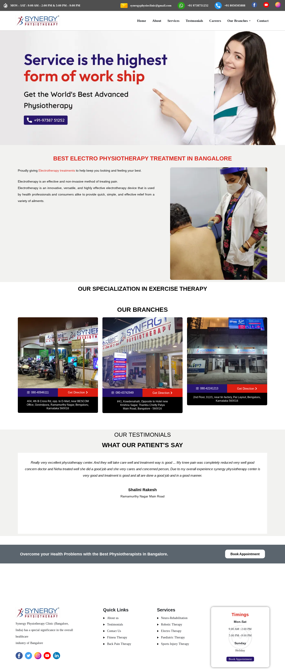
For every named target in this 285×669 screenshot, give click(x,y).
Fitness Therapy (117, 637)
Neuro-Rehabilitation (174, 618)
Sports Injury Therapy (175, 644)
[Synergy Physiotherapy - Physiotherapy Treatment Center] (38, 20)
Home (141, 21)
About (156, 21)
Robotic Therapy (171, 624)
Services (173, 21)
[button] (250, 21)
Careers (215, 21)
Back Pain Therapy (119, 644)
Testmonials (194, 21)
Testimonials (115, 624)
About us (112, 618)
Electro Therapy (171, 631)
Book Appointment (240, 659)
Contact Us (114, 631)
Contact (263, 21)
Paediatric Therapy (173, 637)
